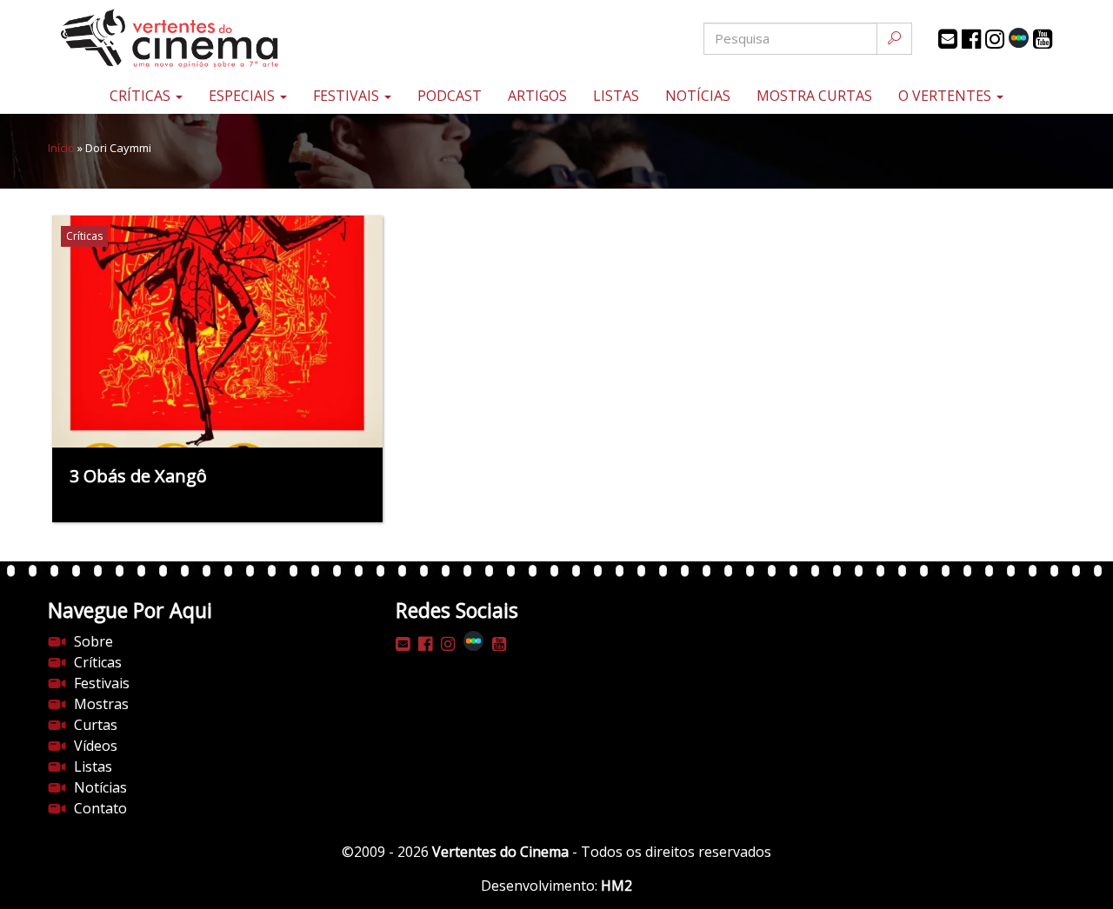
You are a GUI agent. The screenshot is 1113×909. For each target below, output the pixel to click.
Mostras (101, 703)
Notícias (697, 95)
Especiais (243, 95)
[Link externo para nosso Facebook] (971, 39)
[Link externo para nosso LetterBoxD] (1019, 38)
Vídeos (95, 745)
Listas (616, 95)
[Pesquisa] (894, 39)
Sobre (93, 641)
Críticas (142, 95)
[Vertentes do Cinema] (217, 38)
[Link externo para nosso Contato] (947, 39)
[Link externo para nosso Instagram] (994, 39)
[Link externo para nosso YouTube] (1042, 39)
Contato (100, 808)
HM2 (616, 885)
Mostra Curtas (814, 95)
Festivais (348, 95)
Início (61, 148)
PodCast (449, 95)
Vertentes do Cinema (500, 851)
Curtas (95, 724)
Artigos (537, 95)
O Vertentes (946, 95)
